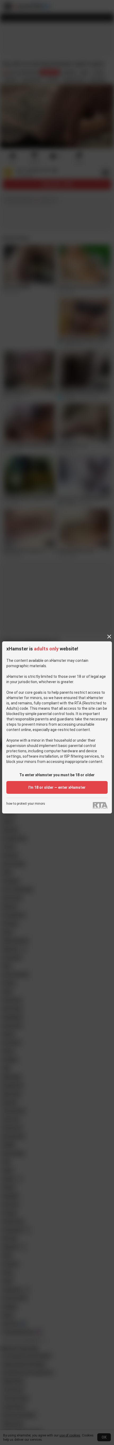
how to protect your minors (25, 803)
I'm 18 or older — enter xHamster (57, 787)
